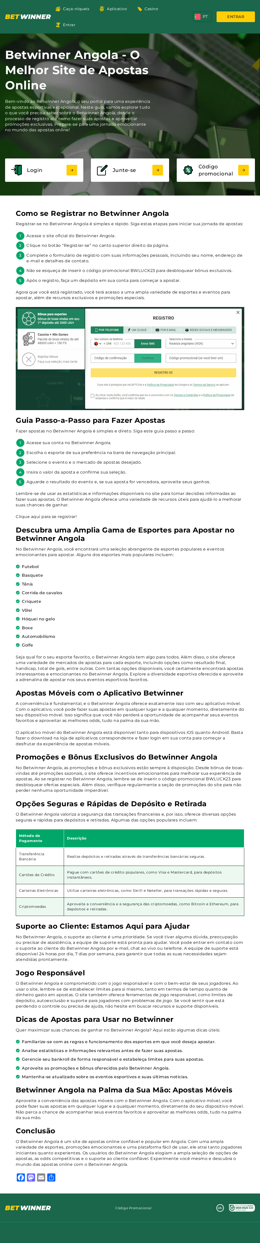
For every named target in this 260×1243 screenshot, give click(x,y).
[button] (202, 16)
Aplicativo (117, 8)
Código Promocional (133, 1208)
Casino (151, 8)
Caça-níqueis (76, 8)
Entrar (69, 24)
